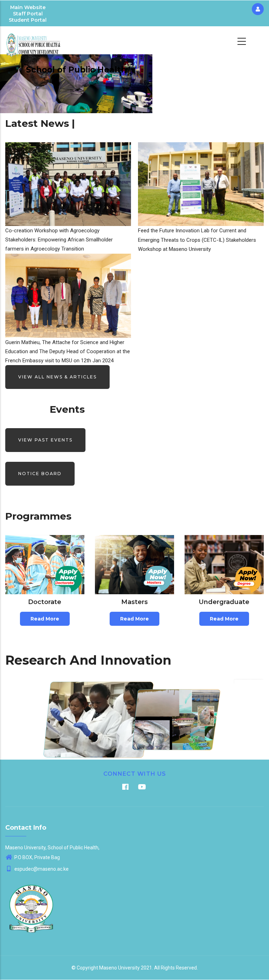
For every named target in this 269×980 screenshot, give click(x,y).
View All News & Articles (57, 376)
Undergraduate (224, 602)
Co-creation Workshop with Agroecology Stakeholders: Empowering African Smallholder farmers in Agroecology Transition (59, 239)
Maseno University (119, 968)
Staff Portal (28, 14)
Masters (134, 602)
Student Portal (28, 20)
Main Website (28, 7)
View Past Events (45, 440)
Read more (44, 619)
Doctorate (44, 602)
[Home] (33, 40)
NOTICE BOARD (40, 473)
